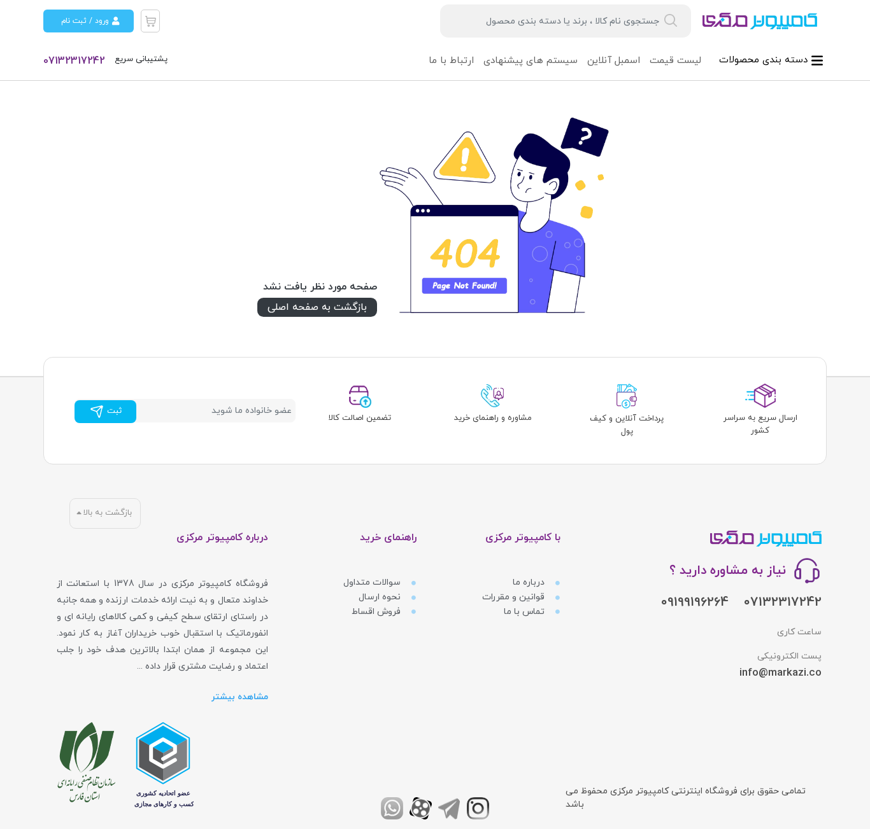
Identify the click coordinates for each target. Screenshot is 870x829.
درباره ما (530, 582)
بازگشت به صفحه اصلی (317, 307)
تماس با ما (525, 612)
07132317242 (74, 61)
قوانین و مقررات (514, 597)
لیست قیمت (675, 60)
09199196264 (695, 602)
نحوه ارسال (381, 597)
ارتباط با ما (451, 60)
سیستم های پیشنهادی (530, 60)
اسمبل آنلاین (613, 60)
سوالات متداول (373, 582)
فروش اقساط (377, 612)
